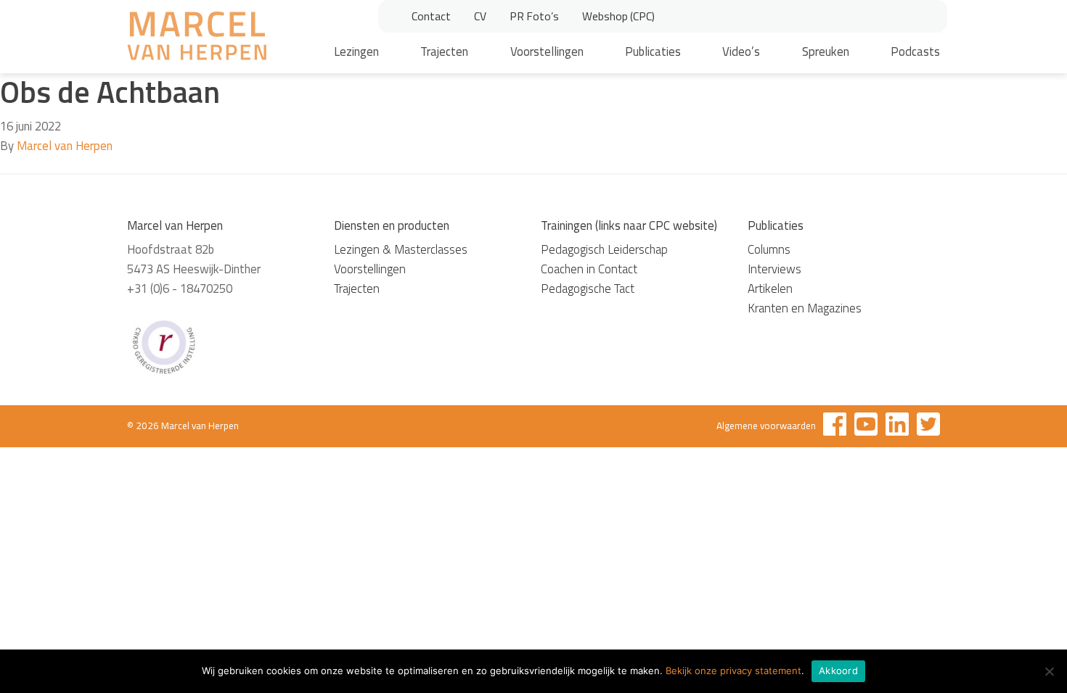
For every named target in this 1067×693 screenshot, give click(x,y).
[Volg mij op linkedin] (897, 426)
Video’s (741, 51)
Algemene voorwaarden (766, 425)
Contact (431, 16)
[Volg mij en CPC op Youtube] (866, 426)
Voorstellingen (547, 51)
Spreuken (825, 51)
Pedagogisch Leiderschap (604, 249)
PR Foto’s (534, 16)
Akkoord (838, 670)
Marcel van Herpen (65, 145)
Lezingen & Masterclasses (400, 249)
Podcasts (915, 51)
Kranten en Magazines (805, 308)
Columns (769, 249)
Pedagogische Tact (587, 288)
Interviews (774, 269)
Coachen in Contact (589, 269)
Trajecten (444, 51)
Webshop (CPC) (618, 16)
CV (480, 16)
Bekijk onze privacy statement (733, 670)
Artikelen (770, 288)
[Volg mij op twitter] (928, 426)
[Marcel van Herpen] (196, 38)
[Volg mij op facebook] (834, 426)
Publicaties (653, 51)
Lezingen (356, 51)
